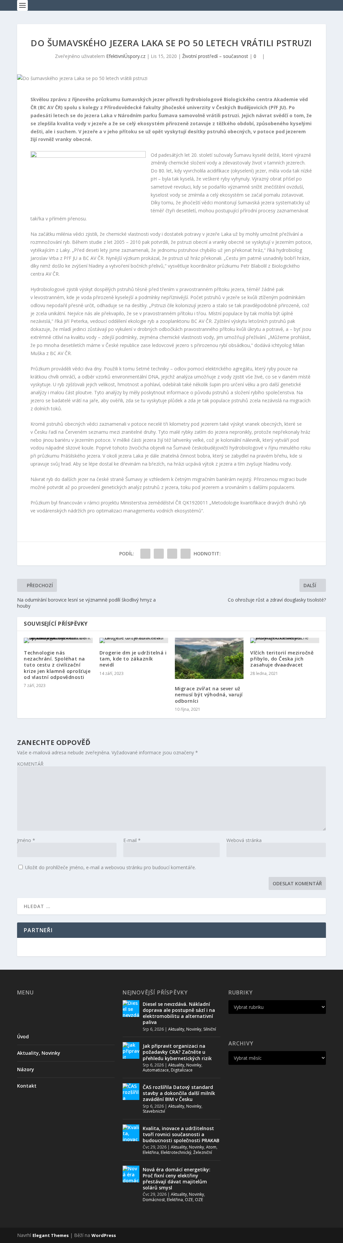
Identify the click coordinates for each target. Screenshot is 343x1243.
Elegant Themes (50, 1235)
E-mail (132, 840)
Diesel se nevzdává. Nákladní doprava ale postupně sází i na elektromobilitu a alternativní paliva (179, 1013)
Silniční (209, 1029)
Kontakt (27, 1086)
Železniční (202, 1152)
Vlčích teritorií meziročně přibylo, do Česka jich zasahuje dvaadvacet (282, 658)
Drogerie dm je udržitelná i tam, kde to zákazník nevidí (133, 658)
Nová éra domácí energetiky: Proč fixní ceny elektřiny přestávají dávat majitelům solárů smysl (176, 1178)
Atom (211, 1147)
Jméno (26, 840)
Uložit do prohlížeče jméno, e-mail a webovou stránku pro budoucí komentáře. (110, 867)
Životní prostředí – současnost (215, 56)
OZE (189, 1199)
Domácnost (154, 1199)
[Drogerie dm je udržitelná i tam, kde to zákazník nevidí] (133, 640)
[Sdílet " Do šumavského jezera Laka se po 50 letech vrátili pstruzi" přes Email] (185, 553)
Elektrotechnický (176, 1152)
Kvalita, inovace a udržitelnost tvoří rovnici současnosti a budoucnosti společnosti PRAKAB (181, 1134)
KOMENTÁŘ (30, 764)
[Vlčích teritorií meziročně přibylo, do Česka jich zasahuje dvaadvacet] (284, 640)
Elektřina (151, 1152)
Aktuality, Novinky (38, 1053)
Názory (25, 1069)
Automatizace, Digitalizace (168, 1070)
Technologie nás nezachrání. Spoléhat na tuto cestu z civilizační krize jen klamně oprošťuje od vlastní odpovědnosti (57, 664)
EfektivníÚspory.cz (125, 56)
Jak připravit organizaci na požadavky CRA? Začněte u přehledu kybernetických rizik (177, 1052)
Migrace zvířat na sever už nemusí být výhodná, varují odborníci (209, 694)
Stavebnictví (154, 1111)
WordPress (103, 1235)
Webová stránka (244, 840)
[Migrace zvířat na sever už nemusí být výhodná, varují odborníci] (209, 658)
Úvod (23, 1036)
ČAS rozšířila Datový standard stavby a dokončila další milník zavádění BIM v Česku (179, 1093)
